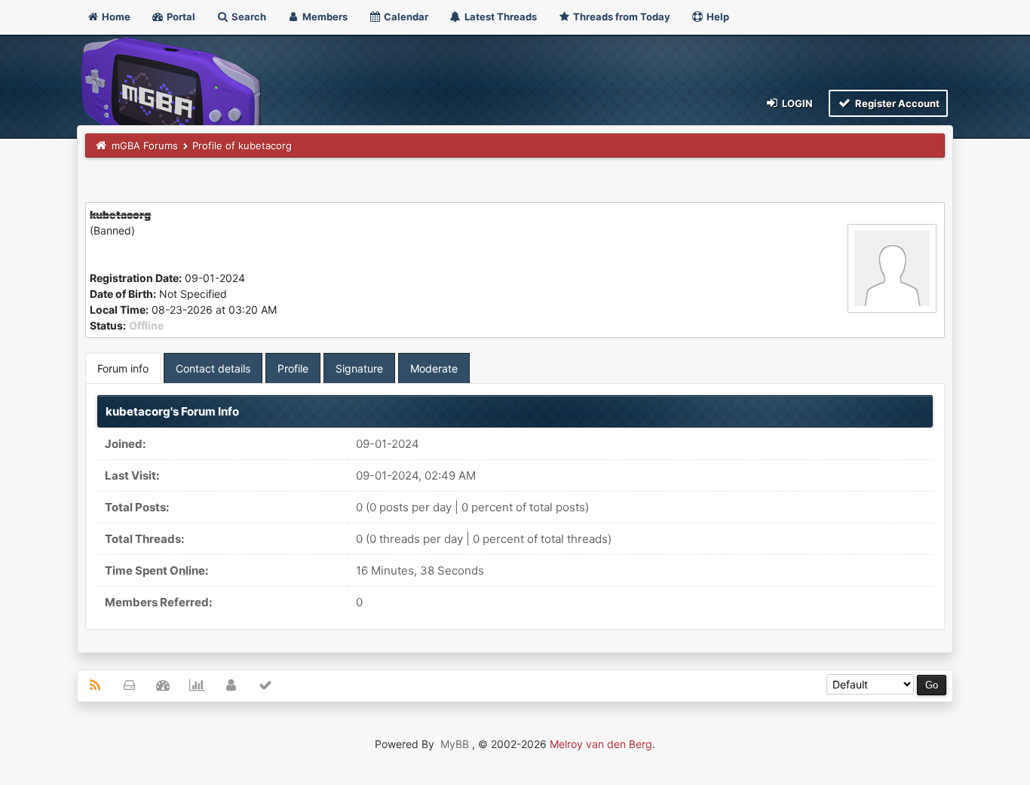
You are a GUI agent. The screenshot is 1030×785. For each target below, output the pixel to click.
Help (716, 17)
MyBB (454, 743)
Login (796, 103)
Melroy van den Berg (601, 743)
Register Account (896, 103)
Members (324, 17)
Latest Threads (499, 17)
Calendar (405, 17)
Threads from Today (620, 17)
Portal (179, 17)
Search (247, 17)
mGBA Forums (145, 146)
